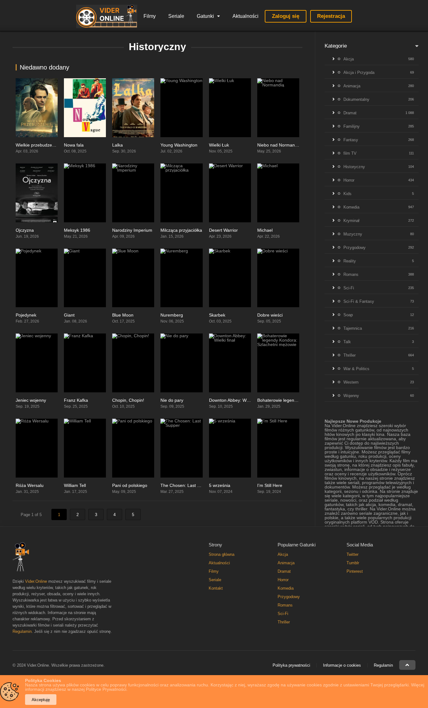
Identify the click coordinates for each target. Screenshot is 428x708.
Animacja (351, 86)
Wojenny (351, 395)
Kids (347, 193)
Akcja (348, 59)
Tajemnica (352, 328)
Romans (350, 274)
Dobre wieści (270, 315)
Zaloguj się (285, 16)
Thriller (349, 355)
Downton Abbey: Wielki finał (236, 400)
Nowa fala (74, 144)
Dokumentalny (356, 99)
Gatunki (205, 16)
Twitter (352, 554)
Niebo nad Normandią (279, 144)
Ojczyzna (25, 230)
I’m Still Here (269, 485)
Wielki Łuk (219, 144)
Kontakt (216, 588)
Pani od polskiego (129, 485)
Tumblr (353, 563)
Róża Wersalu (30, 485)
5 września (219, 485)
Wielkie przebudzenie (37, 144)
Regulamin (22, 631)
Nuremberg (171, 315)
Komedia (351, 207)
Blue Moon (122, 315)
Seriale (176, 16)
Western (350, 382)
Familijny (351, 126)
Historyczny (354, 166)
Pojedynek (26, 315)
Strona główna (221, 554)
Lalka (117, 144)
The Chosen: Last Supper (185, 485)
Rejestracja (331, 16)
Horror (348, 180)
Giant (69, 315)
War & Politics (356, 368)
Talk (347, 341)
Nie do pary (171, 400)
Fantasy (350, 139)
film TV (350, 153)
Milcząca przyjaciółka (181, 230)
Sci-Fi (348, 288)
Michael (265, 230)
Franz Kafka (76, 400)
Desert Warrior (223, 230)
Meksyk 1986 (77, 230)
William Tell (75, 485)
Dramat (350, 113)
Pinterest (355, 571)
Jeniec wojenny (31, 400)
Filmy (150, 16)
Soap (348, 315)
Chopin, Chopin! (128, 400)
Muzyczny (352, 234)
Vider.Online (36, 581)
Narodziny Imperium (132, 230)
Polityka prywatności (291, 665)
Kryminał (351, 220)
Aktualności (245, 16)
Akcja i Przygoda (358, 72)
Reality (349, 261)
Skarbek (217, 315)
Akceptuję (41, 699)
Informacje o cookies (342, 665)
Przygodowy (354, 247)
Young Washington (178, 144)
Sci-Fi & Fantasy (358, 301)
